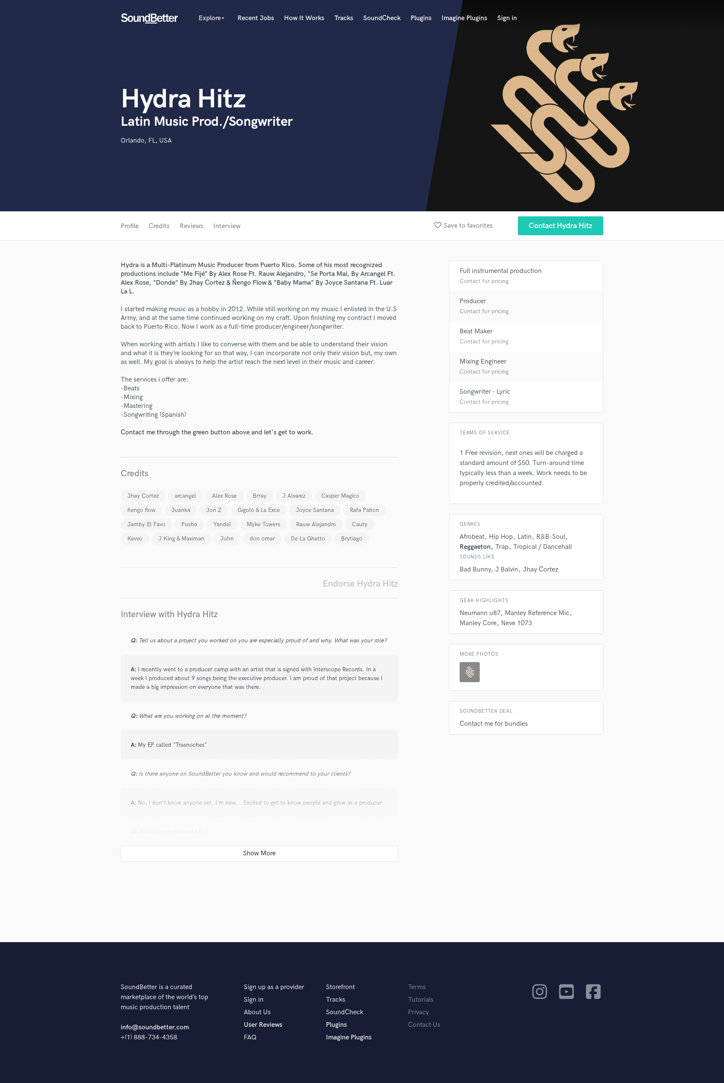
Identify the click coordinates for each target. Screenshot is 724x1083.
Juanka (180, 510)
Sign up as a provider (274, 987)
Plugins (421, 18)
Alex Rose (224, 495)
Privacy (418, 1012)
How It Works (304, 18)
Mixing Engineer (483, 362)
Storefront (340, 987)
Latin (524, 537)
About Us (257, 1012)
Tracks (343, 18)
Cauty (359, 524)
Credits (159, 226)
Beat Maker (476, 331)
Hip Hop (501, 537)
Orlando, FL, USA (146, 141)
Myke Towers (263, 524)
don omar (262, 538)
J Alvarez (293, 495)
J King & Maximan (181, 538)
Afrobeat (472, 537)
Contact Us (424, 1025)
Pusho (189, 524)
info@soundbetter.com (155, 1027)
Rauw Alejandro (316, 524)
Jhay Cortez (143, 495)
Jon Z (214, 510)
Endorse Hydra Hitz (360, 584)
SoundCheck (382, 18)
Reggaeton (475, 547)
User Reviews (263, 1025)
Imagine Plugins (464, 18)
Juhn (227, 538)
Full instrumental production (501, 271)
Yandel (222, 524)
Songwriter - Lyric (485, 392)
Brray (259, 495)
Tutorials (421, 1000)
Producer (473, 301)
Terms (417, 987)
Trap (502, 547)
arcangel (185, 495)
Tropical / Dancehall (542, 547)
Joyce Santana (315, 510)
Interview (226, 226)
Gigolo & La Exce (259, 510)
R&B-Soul (550, 537)
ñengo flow (141, 510)
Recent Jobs (256, 18)
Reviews (191, 226)
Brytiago (351, 538)
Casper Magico (340, 495)
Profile (130, 226)
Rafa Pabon (364, 510)
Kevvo (134, 538)
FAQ (250, 1037)
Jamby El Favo (146, 524)
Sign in (507, 18)
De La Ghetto (308, 538)
